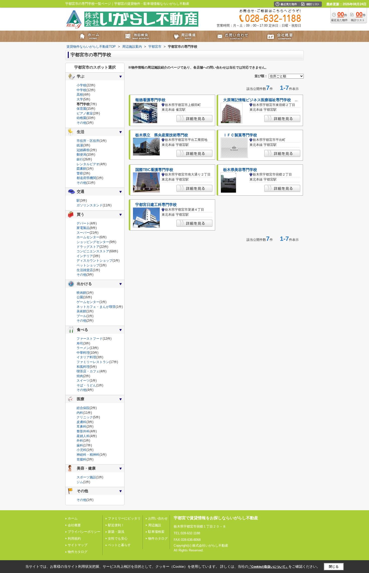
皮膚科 (81, 422)
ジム (80, 482)
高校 (80, 94)
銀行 (80, 159)
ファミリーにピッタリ (124, 518)
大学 (80, 99)
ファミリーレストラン (93, 362)
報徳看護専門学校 (150, 100)
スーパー (83, 233)
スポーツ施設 (86, 477)
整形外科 (83, 431)
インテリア (85, 256)
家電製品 (83, 228)
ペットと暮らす (119, 545)
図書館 (81, 168)
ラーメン (83, 348)
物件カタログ (77, 552)
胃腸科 (81, 459)
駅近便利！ (116, 525)
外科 (80, 440)
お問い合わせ (158, 518)
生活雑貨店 (85, 270)
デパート (83, 223)
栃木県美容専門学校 (240, 170)
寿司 (80, 343)
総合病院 (83, 408)
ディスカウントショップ (94, 260)
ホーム (73, 518)
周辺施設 (154, 525)
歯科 (80, 445)
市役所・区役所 (88, 141)
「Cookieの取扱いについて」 (268, 566)
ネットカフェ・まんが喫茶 (96, 307)
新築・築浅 (116, 532)
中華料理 (83, 353)
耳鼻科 (81, 426)
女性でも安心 (118, 538)
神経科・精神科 (88, 454)
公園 (80, 297)
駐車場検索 (156, 532)
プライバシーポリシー (84, 532)
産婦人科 (83, 436)
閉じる (334, 566)
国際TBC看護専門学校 (154, 170)
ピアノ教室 (85, 113)
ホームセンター (88, 237)
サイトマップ (77, 545)
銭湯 (80, 145)
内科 (80, 413)
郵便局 (81, 154)
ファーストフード (90, 338)
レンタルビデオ (88, 164)
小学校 (81, 85)
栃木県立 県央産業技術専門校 (161, 135)
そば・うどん (86, 385)
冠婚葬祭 (83, 150)
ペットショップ (88, 265)
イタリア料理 (86, 357)
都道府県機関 (86, 178)
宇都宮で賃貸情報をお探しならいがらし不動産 (216, 518)
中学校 (81, 90)
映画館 (81, 293)
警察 (80, 173)
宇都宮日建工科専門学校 (156, 205)
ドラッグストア (88, 247)
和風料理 (83, 367)
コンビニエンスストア (93, 251)
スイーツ (83, 380)
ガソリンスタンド (90, 205)
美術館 (81, 311)
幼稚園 (81, 118)
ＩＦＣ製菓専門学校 (240, 135)
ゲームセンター (88, 302)
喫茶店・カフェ (88, 371)
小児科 (81, 450)
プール (81, 316)
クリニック (85, 417)
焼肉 (80, 376)
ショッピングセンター (93, 242)
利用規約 (74, 538)
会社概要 (74, 525)
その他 (81, 123)
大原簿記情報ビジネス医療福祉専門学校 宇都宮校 (266, 100)
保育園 (81, 108)
